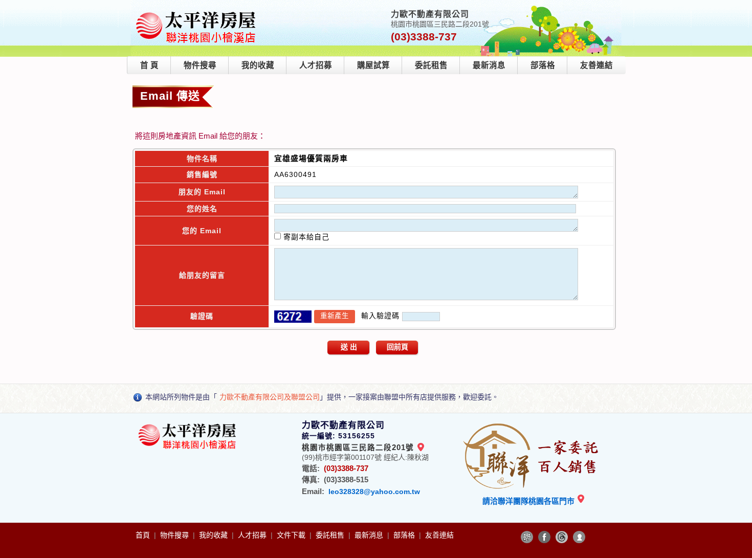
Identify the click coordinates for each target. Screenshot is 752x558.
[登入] (579, 537)
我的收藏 (257, 65)
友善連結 (596, 65)
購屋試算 (373, 65)
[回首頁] (197, 12)
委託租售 (431, 65)
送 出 (349, 347)
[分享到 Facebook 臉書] (544, 537)
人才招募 (315, 65)
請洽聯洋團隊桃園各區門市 (529, 501)
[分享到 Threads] (562, 537)
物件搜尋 (200, 65)
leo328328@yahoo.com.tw (374, 491)
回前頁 (397, 347)
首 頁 (149, 65)
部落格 (542, 65)
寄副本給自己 (305, 237)
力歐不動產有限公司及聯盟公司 (269, 397)
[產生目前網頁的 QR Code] (527, 537)
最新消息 (489, 65)
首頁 (144, 535)
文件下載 (292, 535)
